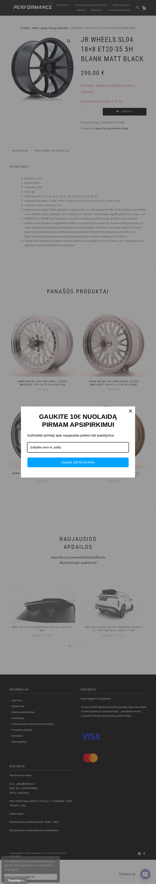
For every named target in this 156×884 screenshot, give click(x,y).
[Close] (130, 411)
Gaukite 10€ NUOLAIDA (78, 462)
